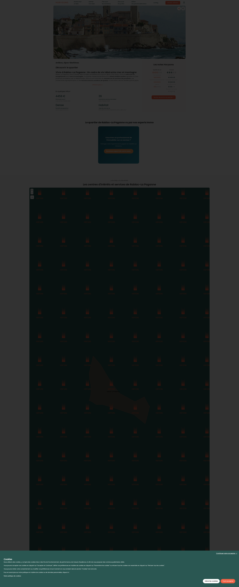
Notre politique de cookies (12, 576)
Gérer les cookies (211, 581)
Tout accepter (227, 581)
